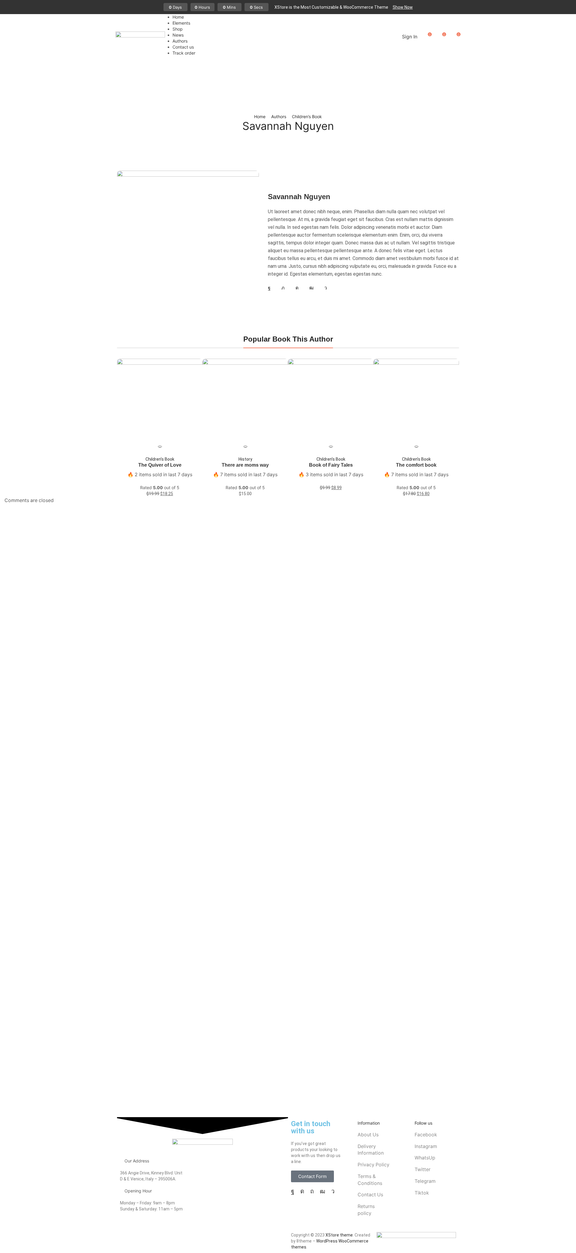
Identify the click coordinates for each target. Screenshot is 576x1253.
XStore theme (339, 1235)
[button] (403, 7)
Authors (278, 116)
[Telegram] (325, 288)
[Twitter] (283, 288)
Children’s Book (307, 116)
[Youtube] (311, 288)
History (245, 459)
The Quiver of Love (160, 465)
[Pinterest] (312, 1191)
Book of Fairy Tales (331, 465)
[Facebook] (269, 288)
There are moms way (245, 465)
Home (260, 116)
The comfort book (416, 465)
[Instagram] (297, 288)
